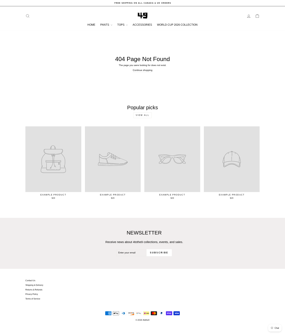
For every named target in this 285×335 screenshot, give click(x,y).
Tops (121, 24)
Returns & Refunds (33, 290)
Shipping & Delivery (34, 285)
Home (91, 24)
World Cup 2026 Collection (177, 24)
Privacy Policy (31, 294)
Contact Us (30, 280)
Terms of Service (32, 299)
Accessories (142, 24)
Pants (105, 24)
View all (142, 115)
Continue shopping (142, 70)
